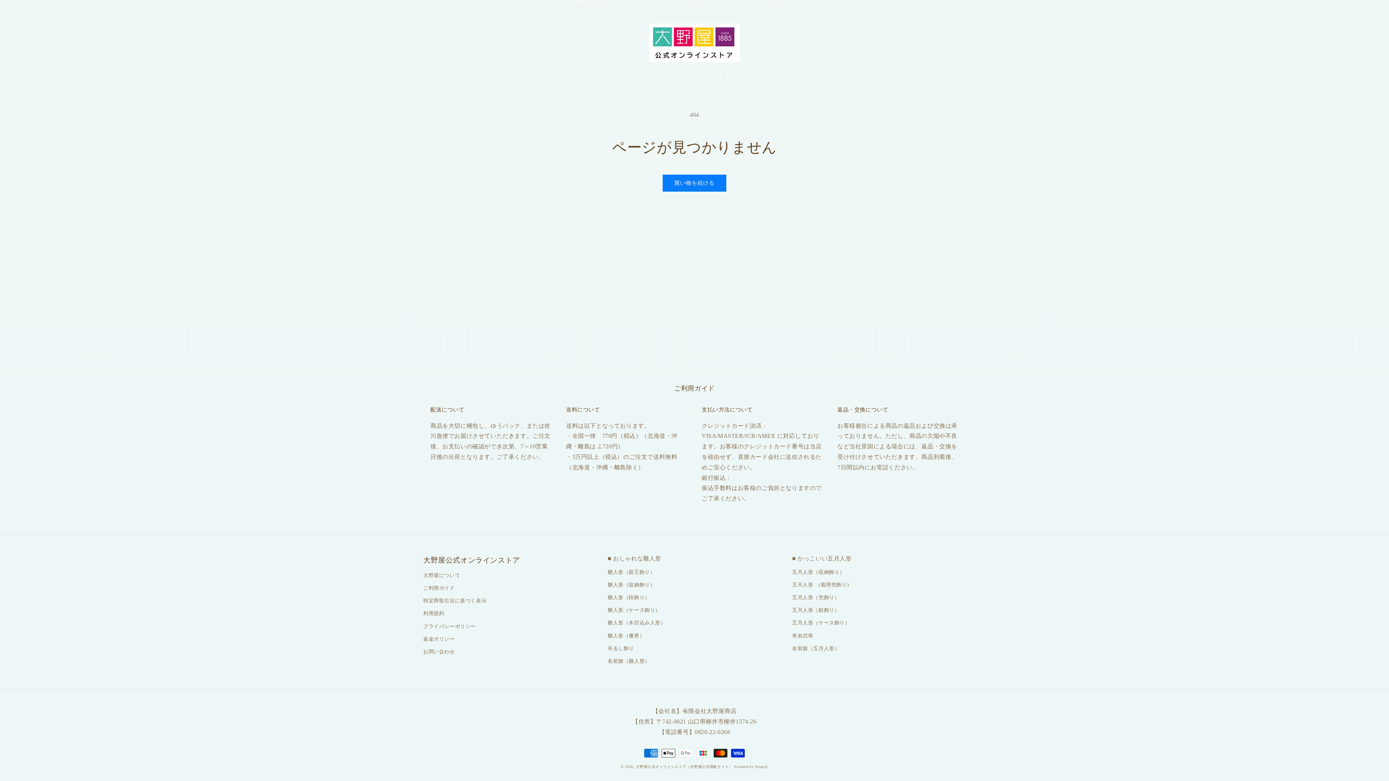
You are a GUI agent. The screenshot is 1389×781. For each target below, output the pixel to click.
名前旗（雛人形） (629, 661)
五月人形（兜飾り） (816, 597)
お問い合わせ (439, 651)
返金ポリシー (439, 639)
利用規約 (433, 613)
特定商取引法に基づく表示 (455, 600)
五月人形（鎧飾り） (816, 610)
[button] (431, 43)
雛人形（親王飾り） (631, 572)
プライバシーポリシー (449, 626)
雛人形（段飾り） (629, 597)
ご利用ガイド (439, 588)
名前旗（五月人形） (816, 648)
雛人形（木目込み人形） (637, 623)
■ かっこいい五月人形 (822, 558)
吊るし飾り (621, 648)
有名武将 (802, 636)
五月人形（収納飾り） (818, 572)
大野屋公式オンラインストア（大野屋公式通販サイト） (684, 767)
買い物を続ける (694, 183)
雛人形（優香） (626, 636)
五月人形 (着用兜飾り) (820, 585)
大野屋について (441, 575)
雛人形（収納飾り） (631, 585)
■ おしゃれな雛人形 (634, 558)
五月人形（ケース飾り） (821, 623)
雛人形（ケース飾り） (634, 610)
